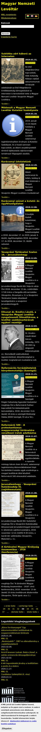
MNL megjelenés (8, 15)
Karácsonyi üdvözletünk (16, 161)
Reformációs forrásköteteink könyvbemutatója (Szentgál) (18, 369)
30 (9, 609)
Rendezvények (31, 261)
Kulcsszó (5, 23)
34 (28, 609)
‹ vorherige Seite (25, 606)
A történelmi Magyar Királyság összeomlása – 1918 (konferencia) (20, 549)
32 (18, 609)
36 (37, 609)
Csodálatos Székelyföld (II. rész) (15, 674)
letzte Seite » (33, 612)
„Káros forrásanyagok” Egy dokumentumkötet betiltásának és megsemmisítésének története (16, 630)
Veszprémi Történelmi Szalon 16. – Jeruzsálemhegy (19, 253)
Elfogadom (7, 728)
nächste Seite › (18, 612)
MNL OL (4, 638)
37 (3, 612)
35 (32, 609)
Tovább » (5, 104)
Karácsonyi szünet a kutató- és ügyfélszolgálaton (20, 202)
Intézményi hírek (32, 117)
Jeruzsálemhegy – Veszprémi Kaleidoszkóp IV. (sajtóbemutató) (18, 487)
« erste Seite (9, 606)
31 (13, 609)
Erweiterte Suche (9, 37)
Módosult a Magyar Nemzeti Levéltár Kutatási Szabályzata (19, 109)
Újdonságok (30, 63)
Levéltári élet (31, 168)
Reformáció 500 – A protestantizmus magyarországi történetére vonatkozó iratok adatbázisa (18, 429)
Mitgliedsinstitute (8, 18)
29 (4, 609)
